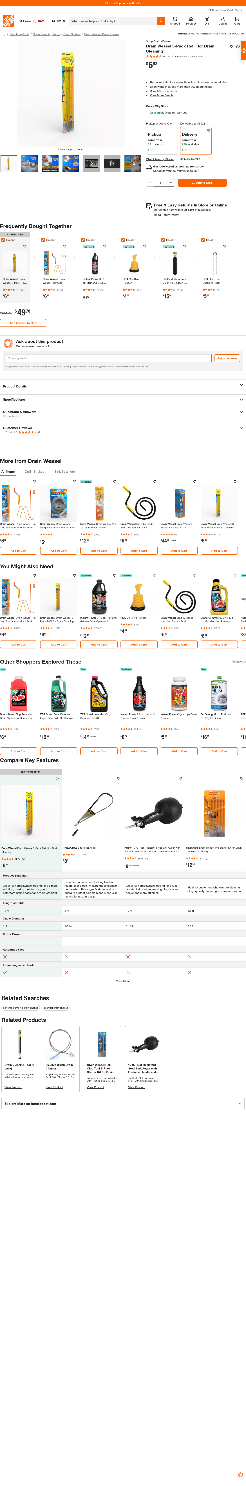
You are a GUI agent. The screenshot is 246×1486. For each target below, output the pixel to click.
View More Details (161, 95)
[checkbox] (43, 240)
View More (123, 981)
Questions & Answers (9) (189, 56)
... (4, 34)
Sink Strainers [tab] (64, 471)
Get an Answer (227, 358)
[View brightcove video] (91, 163)
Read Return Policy (166, 214)
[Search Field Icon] (161, 21)
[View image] (9, 163)
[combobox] (113, 21)
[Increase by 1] (171, 183)
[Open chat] (243, 50)
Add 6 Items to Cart (23, 322)
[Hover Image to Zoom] (71, 93)
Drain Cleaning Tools (46, 34)
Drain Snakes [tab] (34, 471)
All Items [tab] (8, 471)
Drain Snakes (71, 34)
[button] (123, 386)
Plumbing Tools (19, 34)
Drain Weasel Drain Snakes (101, 34)
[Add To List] (231, 46)
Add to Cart (204, 182)
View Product (13, 1087)
